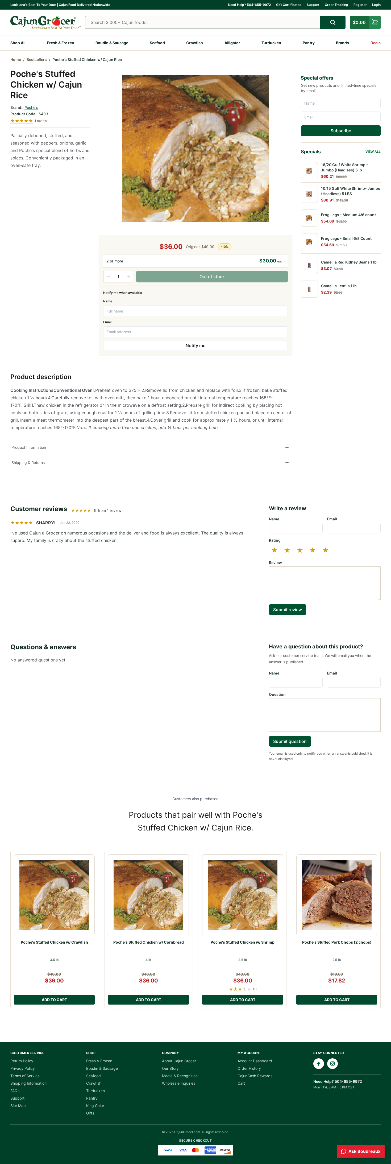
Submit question (290, 741)
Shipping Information (28, 1083)
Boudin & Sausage (111, 42)
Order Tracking (336, 5)
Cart (241, 1083)
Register (360, 5)
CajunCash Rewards (255, 1075)
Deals (376, 42)
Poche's (31, 107)
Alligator (232, 42)
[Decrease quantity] (108, 276)
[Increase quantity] (128, 276)
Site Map (18, 1105)
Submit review (287, 609)
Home (15, 59)
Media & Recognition (180, 1075)
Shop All (18, 42)
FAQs (14, 1090)
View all (373, 152)
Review (275, 562)
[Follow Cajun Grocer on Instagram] (332, 1063)
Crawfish (194, 42)
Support (313, 5)
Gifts (90, 1113)
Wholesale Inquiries (178, 1083)
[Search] (333, 22)
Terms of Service (25, 1075)
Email (107, 322)
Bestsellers (37, 59)
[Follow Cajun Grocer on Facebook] (318, 1063)
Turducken (271, 42)
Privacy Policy (22, 1068)
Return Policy (21, 1061)
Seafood (157, 42)
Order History (249, 1068)
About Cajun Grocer (179, 1061)
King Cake (95, 1105)
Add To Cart (54, 999)
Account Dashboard (255, 1061)
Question (277, 694)
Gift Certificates (288, 5)
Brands (342, 42)
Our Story (170, 1068)
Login (376, 5)
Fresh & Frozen (60, 42)
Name (107, 301)
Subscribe (341, 130)
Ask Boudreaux (364, 1151)
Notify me (195, 345)
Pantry (309, 42)
